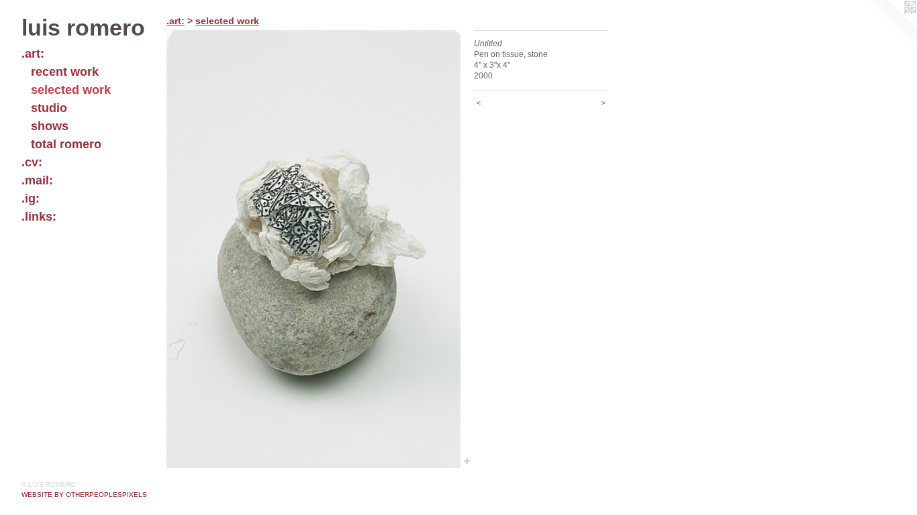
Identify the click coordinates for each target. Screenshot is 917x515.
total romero (66, 144)
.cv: (31, 162)
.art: (32, 53)
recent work (65, 71)
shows (49, 126)
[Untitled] (313, 249)
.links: (38, 216)
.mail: (37, 180)
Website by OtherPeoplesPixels (84, 494)
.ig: (30, 198)
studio (49, 108)
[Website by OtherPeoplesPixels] (890, 27)
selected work (71, 90)
